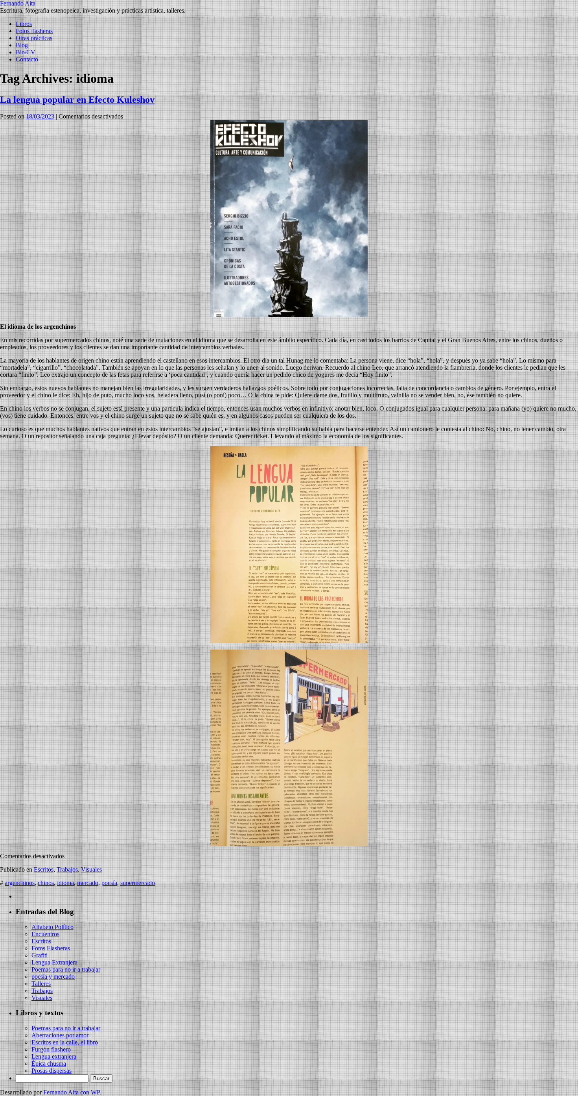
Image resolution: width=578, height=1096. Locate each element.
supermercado (137, 882)
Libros (24, 23)
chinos (46, 882)
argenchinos (20, 882)
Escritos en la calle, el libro (64, 1042)
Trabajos (67, 869)
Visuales (91, 869)
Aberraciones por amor (59, 1035)
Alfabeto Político (52, 927)
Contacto (27, 59)
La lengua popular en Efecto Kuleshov (77, 99)
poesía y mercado (53, 976)
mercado (87, 882)
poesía (109, 882)
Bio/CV (25, 52)
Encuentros (45, 934)
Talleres (41, 983)
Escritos (43, 869)
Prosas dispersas (51, 1070)
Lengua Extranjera (54, 962)
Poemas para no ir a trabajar (65, 969)
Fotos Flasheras (50, 948)
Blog (22, 45)
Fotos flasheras (34, 31)
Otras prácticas (34, 38)
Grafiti (39, 955)
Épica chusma (48, 1063)
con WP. (90, 1092)
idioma (65, 882)
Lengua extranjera (53, 1056)
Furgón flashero (51, 1049)
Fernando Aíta (17, 3)
